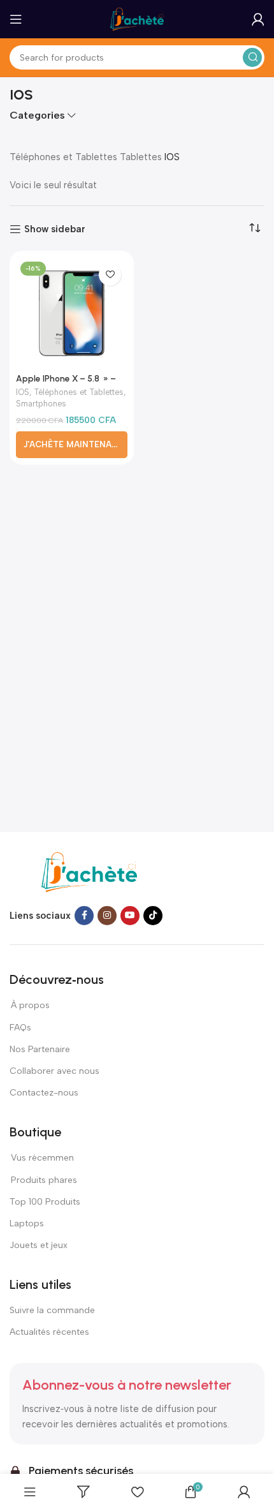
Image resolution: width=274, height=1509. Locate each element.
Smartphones (41, 403)
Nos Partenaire (40, 1049)
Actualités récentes (49, 1332)
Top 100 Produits (45, 1201)
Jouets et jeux (39, 1245)
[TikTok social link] (152, 915)
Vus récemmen (42, 1157)
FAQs (20, 1027)
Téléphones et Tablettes (63, 157)
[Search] (252, 57)
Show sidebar (54, 229)
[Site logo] (137, 18)
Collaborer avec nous (54, 1071)
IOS (22, 392)
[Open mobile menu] (16, 19)
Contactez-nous (45, 1092)
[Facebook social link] (84, 915)
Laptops (27, 1223)
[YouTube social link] (130, 915)
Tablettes (141, 157)
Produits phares (44, 1180)
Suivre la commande (52, 1310)
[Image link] (89, 871)
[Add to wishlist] (110, 275)
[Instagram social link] (107, 915)
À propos (30, 1005)
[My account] (258, 19)
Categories (37, 115)
